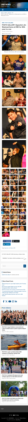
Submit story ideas (6, 274)
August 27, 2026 (5, 331)
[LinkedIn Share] (2, 213)
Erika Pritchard (12, 378)
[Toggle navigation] (2, 9)
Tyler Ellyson (12, 355)
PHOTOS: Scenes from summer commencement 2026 (13, 289)
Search (24, 266)
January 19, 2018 (5, 31)
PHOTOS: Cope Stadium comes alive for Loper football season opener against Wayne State (14, 328)
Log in (2, 408)
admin (11, 31)
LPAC (14, 248)
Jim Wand (11, 248)
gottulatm (11, 331)
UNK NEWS (6, 4)
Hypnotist (6, 248)
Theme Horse (23, 418)
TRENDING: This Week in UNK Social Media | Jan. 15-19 (13, 259)
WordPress (18, 419)
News (3, 22)
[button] (2, 215)
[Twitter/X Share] (2, 210)
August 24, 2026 (5, 378)
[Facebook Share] (2, 207)
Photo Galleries (9, 22)
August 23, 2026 (5, 401)
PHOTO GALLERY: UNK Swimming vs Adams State (14, 254)
